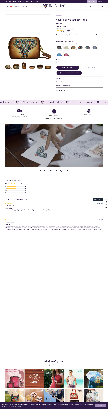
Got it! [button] (100, 405)
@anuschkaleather (54, 365)
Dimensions (60, 82)
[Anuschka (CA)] (54, 6)
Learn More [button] (18, 406)
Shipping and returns (63, 85)
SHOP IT (14, 378)
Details (58, 78)
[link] (14, 378)
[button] (17, 6)
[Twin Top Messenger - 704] (8, 65)
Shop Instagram (54, 361)
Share (62, 90)
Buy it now (91, 67)
